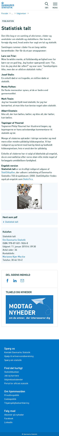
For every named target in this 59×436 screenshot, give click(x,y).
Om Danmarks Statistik (14, 239)
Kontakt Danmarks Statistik (17, 352)
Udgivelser (21, 13)
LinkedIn (8, 422)
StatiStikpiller (8, 172)
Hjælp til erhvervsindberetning (18, 356)
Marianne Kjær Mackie (14, 256)
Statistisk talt (11, 221)
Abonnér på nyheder (14, 414)
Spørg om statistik (13, 360)
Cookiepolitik (10, 399)
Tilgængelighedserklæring (16, 403)
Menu (55, 7)
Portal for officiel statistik (16, 383)
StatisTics (28, 179)
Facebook (8, 418)
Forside (4, 13)
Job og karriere (11, 375)
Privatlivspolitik (11, 395)
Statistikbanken (11, 372)
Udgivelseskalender (13, 379)
